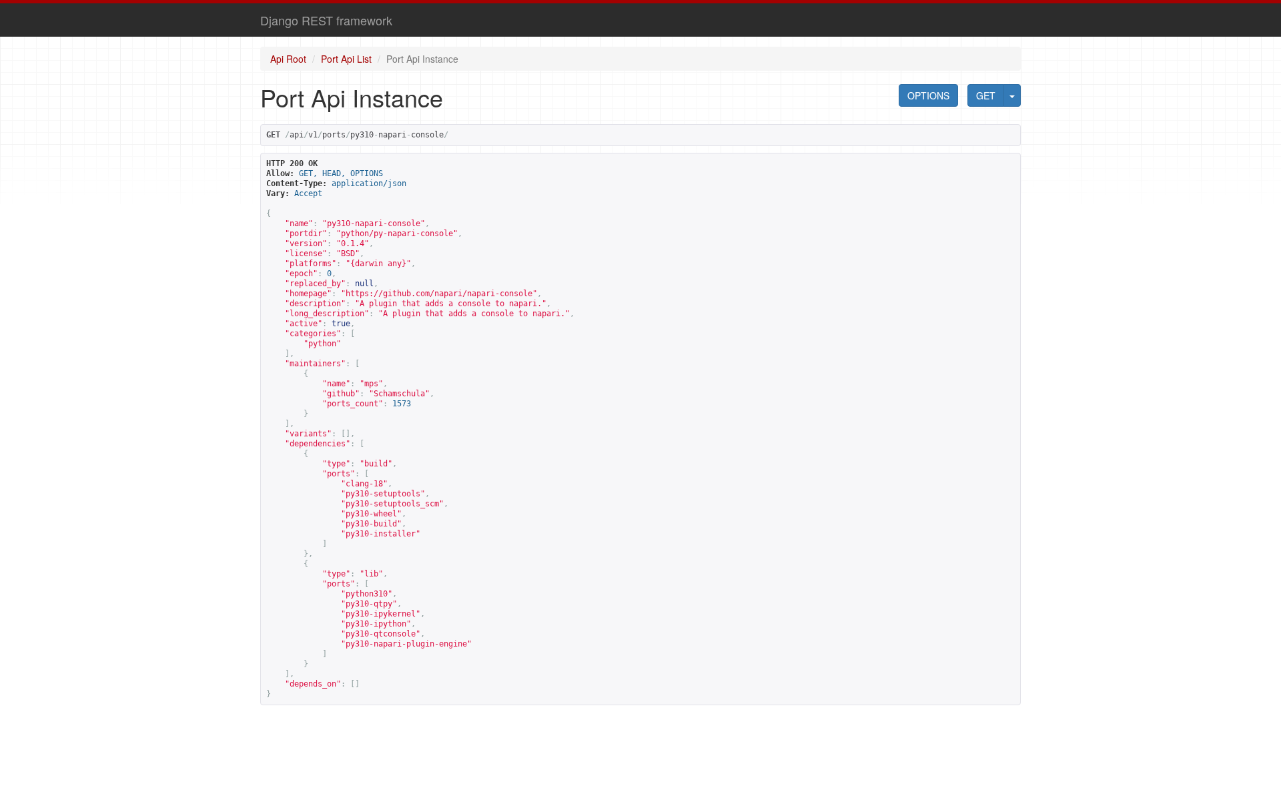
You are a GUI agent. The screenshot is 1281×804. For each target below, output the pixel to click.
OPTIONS (928, 95)
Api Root (288, 58)
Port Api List (346, 58)
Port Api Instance (422, 58)
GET (985, 95)
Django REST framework (326, 20)
